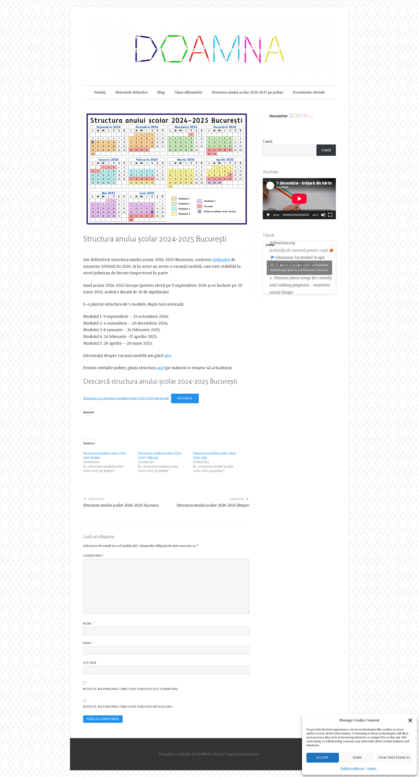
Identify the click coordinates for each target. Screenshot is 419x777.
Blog (161, 92)
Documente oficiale (309, 92)
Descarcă (185, 398)
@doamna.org (282, 242)
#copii (319, 257)
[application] (299, 198)
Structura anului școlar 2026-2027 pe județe (247, 92)
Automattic (251, 754)
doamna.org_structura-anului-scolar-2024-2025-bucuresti (126, 398)
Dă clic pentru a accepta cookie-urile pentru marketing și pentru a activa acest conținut (299, 268)
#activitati (303, 257)
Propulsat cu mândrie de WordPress (185, 754)
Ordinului (221, 259)
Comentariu (93, 555)
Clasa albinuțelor (188, 92)
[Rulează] (268, 215)
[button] (410, 720)
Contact (371, 768)
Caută (267, 141)
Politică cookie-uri (352, 768)
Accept (322, 757)
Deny (357, 757)
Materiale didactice (131, 92)
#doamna (284, 257)
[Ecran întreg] (330, 215)
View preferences (394, 757)
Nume (88, 623)
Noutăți (100, 92)
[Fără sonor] (323, 215)
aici (167, 355)
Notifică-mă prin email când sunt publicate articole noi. (128, 706)
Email (88, 643)
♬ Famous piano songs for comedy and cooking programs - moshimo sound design (300, 285)
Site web (89, 662)
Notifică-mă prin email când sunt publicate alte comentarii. (131, 689)
